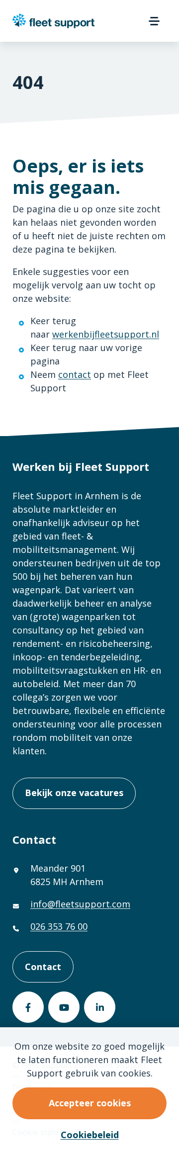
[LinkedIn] (99, 1007)
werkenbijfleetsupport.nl (105, 334)
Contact (43, 967)
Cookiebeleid (90, 1135)
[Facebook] (28, 1007)
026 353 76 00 (59, 926)
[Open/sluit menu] (154, 21)
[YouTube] (64, 1007)
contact (74, 374)
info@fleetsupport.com (80, 904)
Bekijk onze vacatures (74, 793)
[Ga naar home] (53, 21)
